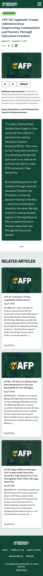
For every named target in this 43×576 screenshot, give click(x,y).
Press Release (9, 13)
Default (24, 84)
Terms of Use (17, 550)
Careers (30, 557)
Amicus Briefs (16, 557)
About (5, 550)
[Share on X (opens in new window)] (12, 45)
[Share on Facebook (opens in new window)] (8, 45)
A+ (5, 84)
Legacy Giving (34, 550)
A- (13, 84)
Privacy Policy (21, 570)
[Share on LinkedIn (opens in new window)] (16, 45)
